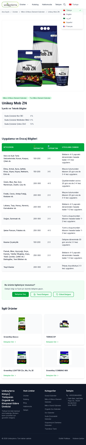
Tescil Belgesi (42, 294)
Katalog (35, 4)
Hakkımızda (47, 4)
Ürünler (23, 4)
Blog (25, 403)
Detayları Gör (9, 342)
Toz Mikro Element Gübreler (40, 98)
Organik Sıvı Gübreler (53, 409)
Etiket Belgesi (65, 294)
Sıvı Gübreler (49, 413)
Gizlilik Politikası (64, 438)
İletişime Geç (20, 294)
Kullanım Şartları (78, 438)
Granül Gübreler (50, 396)
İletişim (59, 4)
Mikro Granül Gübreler (53, 405)
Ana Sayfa (5, 12)
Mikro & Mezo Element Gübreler (33, 12)
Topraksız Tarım (51, 429)
